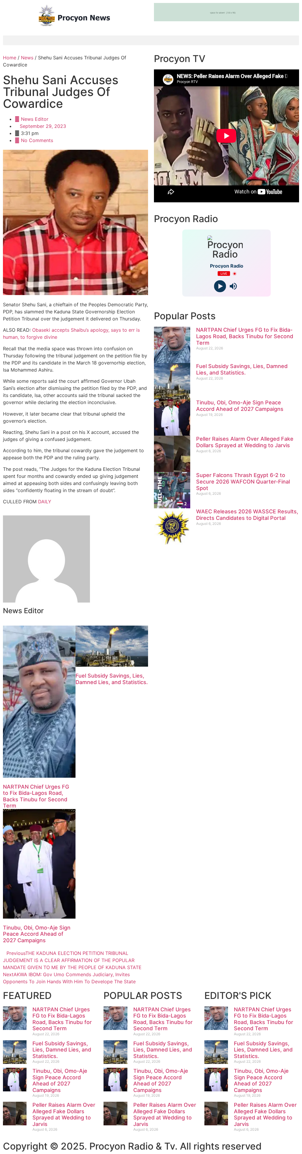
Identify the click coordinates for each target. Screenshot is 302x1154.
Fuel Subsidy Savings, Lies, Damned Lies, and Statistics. (112, 679)
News (27, 58)
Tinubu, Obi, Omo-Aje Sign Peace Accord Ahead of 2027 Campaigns (36, 933)
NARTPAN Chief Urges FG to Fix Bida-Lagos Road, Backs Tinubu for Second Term (36, 796)
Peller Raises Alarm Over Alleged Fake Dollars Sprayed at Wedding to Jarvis (244, 442)
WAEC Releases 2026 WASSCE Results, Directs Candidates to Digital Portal (247, 514)
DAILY (44, 501)
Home (9, 58)
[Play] (219, 286)
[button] (151, 40)
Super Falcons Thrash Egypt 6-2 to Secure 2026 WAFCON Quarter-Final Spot (243, 481)
